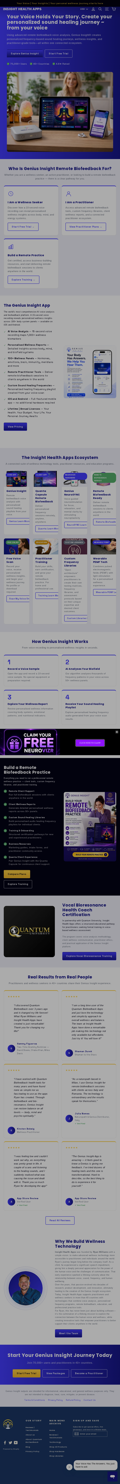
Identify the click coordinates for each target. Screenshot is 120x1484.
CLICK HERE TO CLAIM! (90, 743)
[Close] (117, 732)
